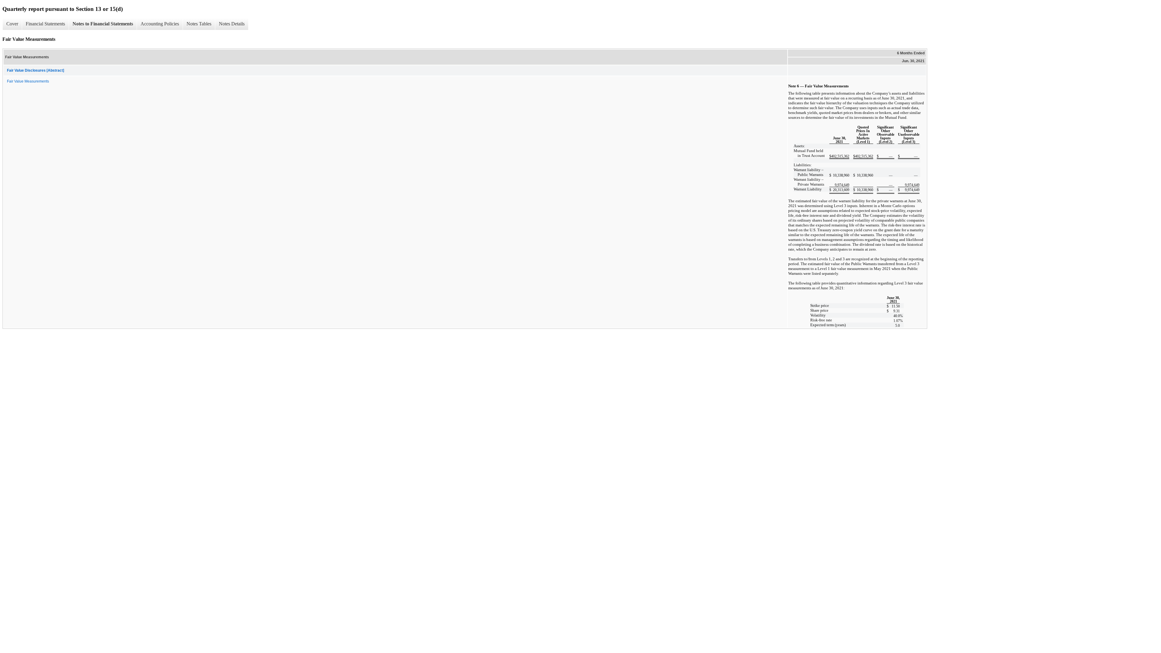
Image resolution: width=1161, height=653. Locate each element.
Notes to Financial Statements (103, 23)
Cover (12, 23)
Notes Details (232, 23)
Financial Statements (45, 23)
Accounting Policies (160, 23)
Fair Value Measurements (28, 81)
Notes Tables (199, 23)
